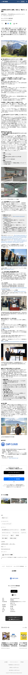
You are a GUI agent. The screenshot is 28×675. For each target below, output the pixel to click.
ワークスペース (16, 532)
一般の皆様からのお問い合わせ (14, 670)
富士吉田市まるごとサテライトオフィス (10, 529)
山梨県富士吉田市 (4, 544)
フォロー (14, 591)
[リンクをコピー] (16, 23)
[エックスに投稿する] (6, 23)
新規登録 (22, 1)
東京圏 (17, 535)
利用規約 (22, 662)
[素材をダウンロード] (14, 23)
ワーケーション (5, 535)
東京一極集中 (5, 538)
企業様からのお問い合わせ (14, 667)
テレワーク (23, 532)
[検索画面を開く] (26, 1)
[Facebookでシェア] (8, 23)
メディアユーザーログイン (14, 472)
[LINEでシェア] (10, 23)
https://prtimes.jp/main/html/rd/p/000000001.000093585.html (13, 341)
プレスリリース (9, 566)
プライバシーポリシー (14, 662)
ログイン (18, 1)
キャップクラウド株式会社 (19, 566)
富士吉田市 (23, 529)
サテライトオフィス (6, 532)
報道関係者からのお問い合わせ (14, 664)
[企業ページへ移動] (14, 578)
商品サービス (5, 517)
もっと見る (25, 627)
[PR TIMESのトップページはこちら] (5, 1)
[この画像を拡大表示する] (5, 501)
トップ (3, 566)
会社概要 (5, 662)
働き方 (12, 535)
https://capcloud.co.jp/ (13, 458)
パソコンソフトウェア (6, 523)
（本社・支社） (12, 544)
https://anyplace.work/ (8, 269)
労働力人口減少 (13, 538)
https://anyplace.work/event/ (20, 291)
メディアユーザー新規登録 (14, 478)
